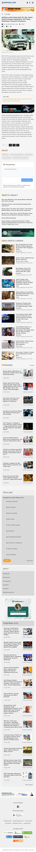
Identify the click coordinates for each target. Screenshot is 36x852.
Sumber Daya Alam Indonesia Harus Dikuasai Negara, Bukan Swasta (13, 750)
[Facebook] (18, 806)
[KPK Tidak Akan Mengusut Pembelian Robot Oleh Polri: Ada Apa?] (27, 775)
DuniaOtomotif (7, 158)
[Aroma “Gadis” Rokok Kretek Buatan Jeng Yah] (8, 260)
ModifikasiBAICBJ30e (17, 154)
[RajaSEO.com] (27, 837)
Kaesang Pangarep (11, 501)
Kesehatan (19, 251)
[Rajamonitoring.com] (9, 837)
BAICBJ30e (6, 154)
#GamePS (6, 585)
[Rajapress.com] (18, 837)
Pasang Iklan (28, 821)
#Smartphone (7, 581)
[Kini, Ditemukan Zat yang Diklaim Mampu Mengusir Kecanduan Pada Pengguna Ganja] (8, 248)
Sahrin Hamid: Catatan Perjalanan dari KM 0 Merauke (11, 695)
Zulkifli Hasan (10, 519)
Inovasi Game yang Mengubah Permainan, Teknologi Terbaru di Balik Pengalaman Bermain (24, 282)
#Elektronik (6, 573)
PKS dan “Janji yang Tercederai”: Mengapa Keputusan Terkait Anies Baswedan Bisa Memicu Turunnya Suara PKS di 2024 (13, 724)
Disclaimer (8, 823)
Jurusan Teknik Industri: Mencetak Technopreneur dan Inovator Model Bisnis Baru (12, 439)
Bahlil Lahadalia (11, 507)
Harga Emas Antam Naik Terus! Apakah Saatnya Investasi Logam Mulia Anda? (12, 477)
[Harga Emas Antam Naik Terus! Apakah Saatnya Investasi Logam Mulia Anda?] (28, 477)
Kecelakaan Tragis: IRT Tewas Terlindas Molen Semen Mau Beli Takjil (23, 270)
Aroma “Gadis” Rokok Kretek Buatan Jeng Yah (25, 258)
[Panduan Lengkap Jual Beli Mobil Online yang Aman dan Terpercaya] (28, 465)
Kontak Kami (27, 823)
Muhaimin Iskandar (11, 513)
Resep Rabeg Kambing (9, 218)
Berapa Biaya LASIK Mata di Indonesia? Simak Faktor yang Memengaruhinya (13, 372)
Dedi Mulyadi (10, 531)
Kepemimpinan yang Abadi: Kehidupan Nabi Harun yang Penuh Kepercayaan (25, 293)
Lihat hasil (30, 560)
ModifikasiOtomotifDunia (20, 158)
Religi (17, 297)
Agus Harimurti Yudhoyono (14, 543)
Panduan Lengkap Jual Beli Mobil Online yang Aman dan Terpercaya (12, 464)
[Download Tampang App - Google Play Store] (18, 815)
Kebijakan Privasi (17, 823)
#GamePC (6, 588)
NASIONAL (18, 273)
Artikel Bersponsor (18, 821)
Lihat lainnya (29, 784)
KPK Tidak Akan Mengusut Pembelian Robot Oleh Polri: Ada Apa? (13, 775)
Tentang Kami (8, 821)
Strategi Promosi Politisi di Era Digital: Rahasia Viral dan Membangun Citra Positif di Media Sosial (13, 737)
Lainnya (32, 365)
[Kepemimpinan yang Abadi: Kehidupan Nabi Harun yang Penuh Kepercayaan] (8, 295)
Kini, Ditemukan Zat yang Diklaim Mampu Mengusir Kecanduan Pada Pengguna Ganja (24, 247)
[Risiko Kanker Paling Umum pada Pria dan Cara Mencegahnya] (8, 344)
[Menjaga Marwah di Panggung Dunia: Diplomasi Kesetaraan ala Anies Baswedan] (27, 657)
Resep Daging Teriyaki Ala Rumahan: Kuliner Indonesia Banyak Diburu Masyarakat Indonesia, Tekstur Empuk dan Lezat (17, 222)
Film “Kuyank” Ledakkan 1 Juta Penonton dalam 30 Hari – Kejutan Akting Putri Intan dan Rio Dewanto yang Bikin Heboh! (12, 426)
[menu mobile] (32, 2)
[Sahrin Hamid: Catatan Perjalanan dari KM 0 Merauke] (27, 695)
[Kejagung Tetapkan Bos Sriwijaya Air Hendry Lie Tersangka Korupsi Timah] (8, 306)
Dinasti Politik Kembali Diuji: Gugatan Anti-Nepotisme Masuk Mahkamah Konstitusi (11, 670)
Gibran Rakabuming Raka (13, 537)
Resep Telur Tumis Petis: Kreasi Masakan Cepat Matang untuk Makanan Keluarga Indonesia (17, 214)
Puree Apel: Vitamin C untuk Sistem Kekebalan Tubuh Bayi (25, 353)
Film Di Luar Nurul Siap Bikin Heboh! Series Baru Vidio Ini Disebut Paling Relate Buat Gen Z (12, 452)
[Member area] (27, 2)
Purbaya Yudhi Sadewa (13, 525)
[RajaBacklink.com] (9, 833)
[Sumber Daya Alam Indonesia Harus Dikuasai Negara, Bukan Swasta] (27, 750)
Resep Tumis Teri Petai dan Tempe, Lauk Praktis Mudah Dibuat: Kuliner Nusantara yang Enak (17, 209)
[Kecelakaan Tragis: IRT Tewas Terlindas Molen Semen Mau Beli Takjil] (8, 271)
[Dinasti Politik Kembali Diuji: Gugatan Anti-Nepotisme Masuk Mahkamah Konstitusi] (27, 670)
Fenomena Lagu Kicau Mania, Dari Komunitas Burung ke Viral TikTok (12, 412)
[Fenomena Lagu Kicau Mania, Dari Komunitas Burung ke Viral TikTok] (28, 413)
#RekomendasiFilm (8, 592)
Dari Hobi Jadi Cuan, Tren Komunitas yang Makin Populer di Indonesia (11, 399)
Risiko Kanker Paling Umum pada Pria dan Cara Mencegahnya (24, 342)
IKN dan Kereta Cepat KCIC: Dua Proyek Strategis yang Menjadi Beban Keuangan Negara (12, 762)
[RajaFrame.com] (18, 833)
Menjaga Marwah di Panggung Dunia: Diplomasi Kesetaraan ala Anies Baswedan (12, 657)
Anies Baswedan (11, 554)
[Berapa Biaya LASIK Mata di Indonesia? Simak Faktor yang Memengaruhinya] (28, 373)
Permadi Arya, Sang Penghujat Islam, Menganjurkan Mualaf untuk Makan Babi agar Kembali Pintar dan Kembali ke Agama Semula (13, 709)
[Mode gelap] (29, 2)
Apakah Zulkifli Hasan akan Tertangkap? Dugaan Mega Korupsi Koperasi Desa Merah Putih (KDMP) (12, 645)
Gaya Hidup (19, 346)
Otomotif (18, 321)
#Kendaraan (6, 577)
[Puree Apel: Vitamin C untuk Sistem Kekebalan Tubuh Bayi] (8, 355)
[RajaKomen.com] (27, 833)
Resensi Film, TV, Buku (22, 261)
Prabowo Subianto (11, 548)
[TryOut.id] (18, 841)
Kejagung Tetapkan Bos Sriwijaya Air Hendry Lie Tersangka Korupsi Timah (24, 304)
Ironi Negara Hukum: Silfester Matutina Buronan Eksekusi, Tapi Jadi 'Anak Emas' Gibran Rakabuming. (13, 682)
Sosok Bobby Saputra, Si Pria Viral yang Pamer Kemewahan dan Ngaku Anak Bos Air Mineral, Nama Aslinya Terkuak (25, 330)
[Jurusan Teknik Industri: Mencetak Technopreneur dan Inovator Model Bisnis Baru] (28, 439)
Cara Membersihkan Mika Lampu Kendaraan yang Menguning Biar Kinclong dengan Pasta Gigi (24, 317)
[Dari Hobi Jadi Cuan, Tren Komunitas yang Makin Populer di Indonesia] (28, 400)
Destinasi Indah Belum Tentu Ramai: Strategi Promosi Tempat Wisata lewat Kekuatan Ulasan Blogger (11, 631)
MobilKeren (28, 154)
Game (17, 286)
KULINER (7, 14)
